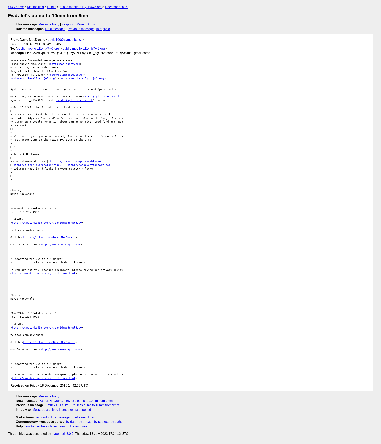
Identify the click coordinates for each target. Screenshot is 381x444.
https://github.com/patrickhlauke (75, 161)
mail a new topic (83, 417)
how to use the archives (41, 426)
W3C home (16, 7)
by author (117, 421)
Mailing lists (35, 7)
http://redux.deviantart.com (88, 164)
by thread (85, 421)
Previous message (81, 29)
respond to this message (52, 417)
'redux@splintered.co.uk (74, 100)
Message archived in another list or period (61, 409)
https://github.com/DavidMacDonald (49, 237)
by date (71, 421)
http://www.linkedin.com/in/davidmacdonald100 (47, 222)
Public (51, 7)
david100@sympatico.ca (65, 39)
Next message (55, 29)
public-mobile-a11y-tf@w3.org (81, 7)
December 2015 (116, 7)
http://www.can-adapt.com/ (60, 244)
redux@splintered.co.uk (65, 74)
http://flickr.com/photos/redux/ (38, 164)
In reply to (103, 29)
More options (86, 24)
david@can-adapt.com (65, 63)
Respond (67, 24)
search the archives (73, 426)
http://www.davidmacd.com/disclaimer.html (43, 273)
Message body (48, 24)
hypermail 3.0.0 (62, 433)
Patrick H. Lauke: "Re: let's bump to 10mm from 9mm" (76, 400)
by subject (101, 421)
